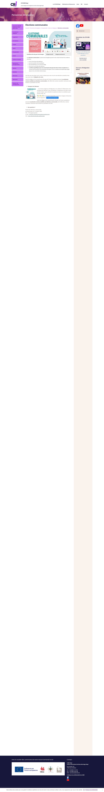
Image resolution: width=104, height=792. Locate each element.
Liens (78, 4)
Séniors (14, 68)
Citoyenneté (16, 52)
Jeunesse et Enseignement (16, 64)
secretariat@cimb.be (75, 772)
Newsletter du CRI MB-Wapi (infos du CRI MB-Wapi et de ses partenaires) (83, 53)
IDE (81, 4)
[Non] (102, 790)
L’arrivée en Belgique (15, 32)
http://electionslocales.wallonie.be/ (36, 116)
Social (14, 55)
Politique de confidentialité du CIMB (75, 775)
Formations (15, 40)
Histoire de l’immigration (16, 84)
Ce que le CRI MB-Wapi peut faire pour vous (17, 27)
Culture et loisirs (17, 59)
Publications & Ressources (68, 4)
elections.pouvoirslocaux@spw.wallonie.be (39, 114)
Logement (15, 37)
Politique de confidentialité (91, 789)
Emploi (14, 44)
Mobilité (15, 72)
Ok (84, 789)
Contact (86, 4)
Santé (14, 48)
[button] (35, 54)
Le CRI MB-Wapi (56, 4)
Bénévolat (15, 79)
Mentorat (15, 75)
